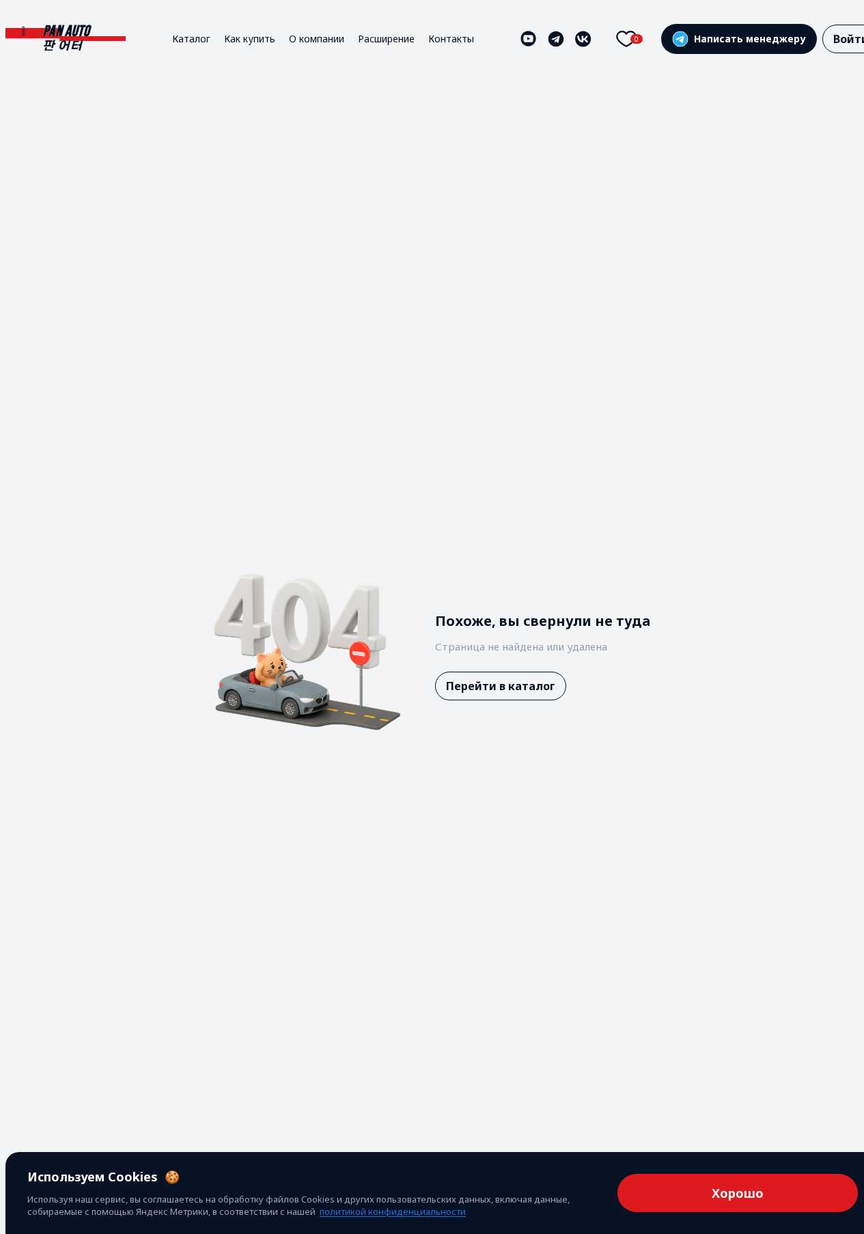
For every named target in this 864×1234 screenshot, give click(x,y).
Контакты (451, 38)
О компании (316, 38)
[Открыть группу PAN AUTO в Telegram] (556, 39)
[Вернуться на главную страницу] (65, 38)
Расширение (386, 38)
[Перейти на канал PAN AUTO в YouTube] (528, 39)
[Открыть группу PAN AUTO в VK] (583, 39)
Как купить (249, 38)
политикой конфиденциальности (393, 1211)
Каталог (191, 38)
